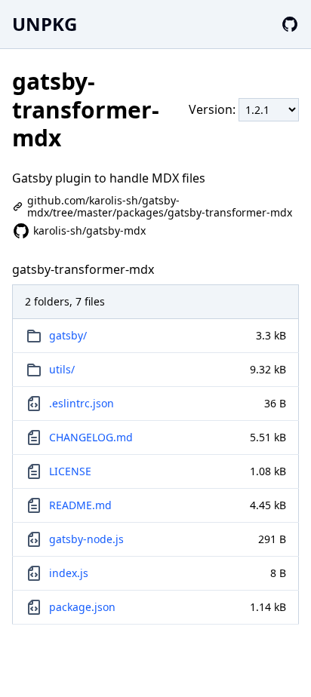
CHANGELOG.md (91, 437)
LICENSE (70, 471)
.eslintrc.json (81, 403)
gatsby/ (68, 335)
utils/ (62, 369)
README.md (80, 505)
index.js (68, 573)
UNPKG (44, 23)
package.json (82, 607)
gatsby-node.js (86, 539)
